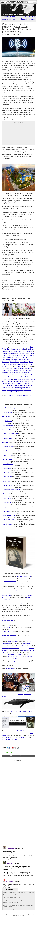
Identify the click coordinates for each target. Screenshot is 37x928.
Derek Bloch (8, 472)
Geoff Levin (8, 421)
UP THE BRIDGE (6, 627)
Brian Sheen (6, 416)
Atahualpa (24, 917)
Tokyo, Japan (25, 373)
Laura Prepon (10, 358)
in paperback (10, 591)
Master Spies (28, 656)
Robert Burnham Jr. (22, 731)
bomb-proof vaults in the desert (13, 654)
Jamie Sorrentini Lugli (11, 434)
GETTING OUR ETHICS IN (8, 631)
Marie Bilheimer (8, 464)
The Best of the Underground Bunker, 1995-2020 (14, 909)
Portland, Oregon (13, 368)
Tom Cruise (22, 360)
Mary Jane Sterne (9, 520)
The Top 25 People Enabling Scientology (12, 900)
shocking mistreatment (16, 661)
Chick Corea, (30, 349)
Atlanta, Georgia (19, 390)
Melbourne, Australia (26, 381)
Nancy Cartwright (11, 360)
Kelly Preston (25, 355)
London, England (19, 388)
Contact (22, 915)
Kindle (15, 591)
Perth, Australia (15, 373)
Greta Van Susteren (18, 353)
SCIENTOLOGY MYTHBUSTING (9, 636)
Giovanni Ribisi (7, 353)
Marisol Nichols (20, 358)
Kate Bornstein (7, 524)
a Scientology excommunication (10, 648)
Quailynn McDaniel (8, 438)
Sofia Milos (12, 395)
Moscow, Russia (7, 379)
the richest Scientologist (16, 658)
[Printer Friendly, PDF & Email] (8, 753)
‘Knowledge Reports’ (21, 646)
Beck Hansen (11, 349)
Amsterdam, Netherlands (21, 379)
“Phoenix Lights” (8, 737)
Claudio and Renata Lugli (11, 451)
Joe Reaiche (7, 468)
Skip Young (7, 502)
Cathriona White (27, 643)
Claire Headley (8, 485)
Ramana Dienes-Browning (12, 490)
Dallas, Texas (15, 381)
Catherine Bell (20, 349)
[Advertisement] (18, 134)
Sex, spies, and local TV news (9, 739)
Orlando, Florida (26, 377)
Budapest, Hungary (27, 385)
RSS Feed (17, 915)
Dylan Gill (5, 442)
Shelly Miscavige (12, 641)
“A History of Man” (12, 656)
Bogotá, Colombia (15, 385)
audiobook (23, 591)
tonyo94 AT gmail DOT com (24, 576)
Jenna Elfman (30, 353)
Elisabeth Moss (7, 351)
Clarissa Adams (8, 425)
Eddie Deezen (18, 366)
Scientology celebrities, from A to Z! (11, 902)
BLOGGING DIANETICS (7, 621)
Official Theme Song (19, 663)
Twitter (10, 579)
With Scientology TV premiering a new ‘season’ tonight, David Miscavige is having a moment (28, 19)
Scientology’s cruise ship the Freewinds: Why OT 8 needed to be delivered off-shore (10, 18)
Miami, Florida (15, 392)
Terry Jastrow (6, 366)
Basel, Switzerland (25, 395)
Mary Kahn (6, 507)
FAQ (15, 665)
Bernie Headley (10, 408)
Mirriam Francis (8, 447)
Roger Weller (7, 481)
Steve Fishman (25, 650)
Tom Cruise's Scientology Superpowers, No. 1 (14, 895)
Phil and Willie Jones (8, 515)
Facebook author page (10, 581)
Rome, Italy (17, 377)
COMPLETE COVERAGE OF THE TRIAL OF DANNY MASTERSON (19, 892)
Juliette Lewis (16, 355)
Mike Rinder (7, 494)
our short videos (10, 668)
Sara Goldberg (7, 455)
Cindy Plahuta (7, 477)
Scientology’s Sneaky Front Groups (11, 897)
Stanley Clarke (14, 362)
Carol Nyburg (6, 429)
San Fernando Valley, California (12, 383)
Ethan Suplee (29, 351)
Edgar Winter (24, 362)
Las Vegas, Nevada (23, 375)
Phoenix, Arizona (7, 388)
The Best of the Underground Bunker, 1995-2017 (14, 603)
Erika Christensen (18, 351)
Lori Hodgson (7, 459)
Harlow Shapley (24, 737)
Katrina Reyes (7, 412)
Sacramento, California (9, 375)
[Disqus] (18, 822)
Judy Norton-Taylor (25, 364)
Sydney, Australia (24, 368)
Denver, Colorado (19, 370)
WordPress (18, 917)
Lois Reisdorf (7, 511)
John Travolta (6, 355)
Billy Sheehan (14, 364)
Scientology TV (18, 755)
